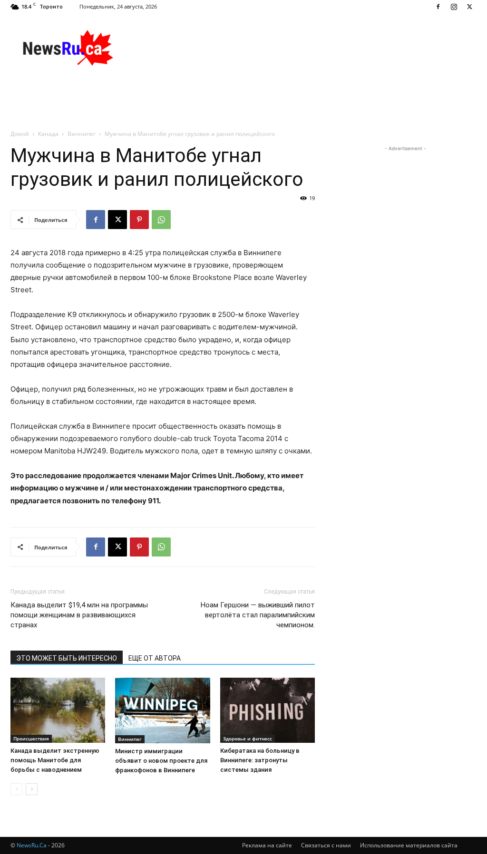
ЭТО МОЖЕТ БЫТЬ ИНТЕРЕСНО (66, 658)
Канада (48, 134)
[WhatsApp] (161, 219)
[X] (469, 6)
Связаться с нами (326, 845)
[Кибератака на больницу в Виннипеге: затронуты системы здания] (267, 710)
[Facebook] (438, 6)
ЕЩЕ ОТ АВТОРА (154, 658)
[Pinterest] (139, 219)
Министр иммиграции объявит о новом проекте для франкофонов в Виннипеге (161, 761)
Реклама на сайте (267, 845)
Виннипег (82, 134)
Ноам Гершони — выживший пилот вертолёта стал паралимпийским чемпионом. (258, 615)
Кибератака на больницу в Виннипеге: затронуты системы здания (260, 760)
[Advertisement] (303, 48)
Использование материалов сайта (409, 845)
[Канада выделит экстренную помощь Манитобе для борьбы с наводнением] (57, 710)
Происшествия (31, 738)
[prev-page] (16, 789)
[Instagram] (454, 6)
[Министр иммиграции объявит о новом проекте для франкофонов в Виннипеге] (162, 710)
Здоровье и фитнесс (247, 738)
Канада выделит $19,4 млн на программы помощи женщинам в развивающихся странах (79, 615)
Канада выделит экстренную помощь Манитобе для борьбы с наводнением (54, 760)
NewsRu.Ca (32, 845)
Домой (19, 134)
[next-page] (32, 789)
